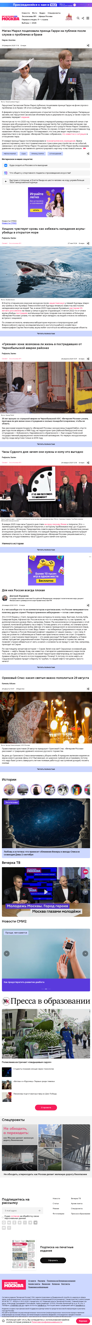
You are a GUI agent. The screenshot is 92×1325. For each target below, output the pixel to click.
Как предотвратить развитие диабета (46, 954)
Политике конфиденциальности (47, 1322)
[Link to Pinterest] (9, 1228)
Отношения (55, 154)
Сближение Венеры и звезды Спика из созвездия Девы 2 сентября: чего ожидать (46, 823)
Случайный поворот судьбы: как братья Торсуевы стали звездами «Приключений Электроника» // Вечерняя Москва (63, 789)
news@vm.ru (80, 1305)
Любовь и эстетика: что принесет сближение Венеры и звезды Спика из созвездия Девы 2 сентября (42, 853)
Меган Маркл (10, 154)
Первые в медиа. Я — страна (35, 19)
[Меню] (88, 18)
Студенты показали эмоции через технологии (33, 1069)
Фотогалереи (58, 1214)
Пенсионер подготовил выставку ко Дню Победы (35, 1094)
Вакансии (46, 1284)
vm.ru (4, 1303)
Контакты (65, 1284)
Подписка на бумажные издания (61, 1281)
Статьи (56, 1203)
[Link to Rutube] (4, 1228)
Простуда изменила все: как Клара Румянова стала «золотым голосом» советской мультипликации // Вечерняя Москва (49, 789)
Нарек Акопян (8, 40)
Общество (20, 689)
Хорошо (83, 1321)
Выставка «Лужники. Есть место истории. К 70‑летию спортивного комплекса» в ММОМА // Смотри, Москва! (9, 789)
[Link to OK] (14, 1222)
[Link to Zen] (20, 1222)
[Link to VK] (9, 1222)
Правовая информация (38, 1287)
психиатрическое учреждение (60, 141)
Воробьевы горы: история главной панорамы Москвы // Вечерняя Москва (22, 789)
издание (25, 117)
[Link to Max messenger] (4, 1222)
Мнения (56, 1208)
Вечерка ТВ (11, 862)
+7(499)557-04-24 (17, 1305)
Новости (26, 13)
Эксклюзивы (11, 802)
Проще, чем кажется (16, 932)
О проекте (46, 1107)
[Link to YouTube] (25, 1222)
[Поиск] (78, 18)
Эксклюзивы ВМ (29, 16)
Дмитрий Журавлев (5, 598)
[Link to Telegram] (30, 1222)
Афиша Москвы (45, 16)
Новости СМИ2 (9, 223)
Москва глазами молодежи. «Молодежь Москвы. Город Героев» (46, 892)
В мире (23, 45)
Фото (34, 13)
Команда (56, 1284)
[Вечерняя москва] (14, 1285)
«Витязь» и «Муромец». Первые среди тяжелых (34, 1081)
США (24, 154)
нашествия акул (56, 303)
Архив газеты (77, 1203)
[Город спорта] (69, 18)
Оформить (53, 1260)
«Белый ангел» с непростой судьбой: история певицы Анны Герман (36, 789)
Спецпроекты (54, 13)
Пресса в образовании (80, 1214)
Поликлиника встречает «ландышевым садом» (27, 1062)
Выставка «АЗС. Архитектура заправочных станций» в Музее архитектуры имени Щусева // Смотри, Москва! (76, 789)
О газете (32, 1281)
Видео (42, 13)
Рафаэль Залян (9, 238)
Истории (9, 779)
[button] (86, 789)
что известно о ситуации (74, 134)
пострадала (21, 313)
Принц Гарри (37, 154)
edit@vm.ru (42, 1305)
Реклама (41, 1281)
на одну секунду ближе (55, 524)
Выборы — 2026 (29, 23)
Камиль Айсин (8, 683)
